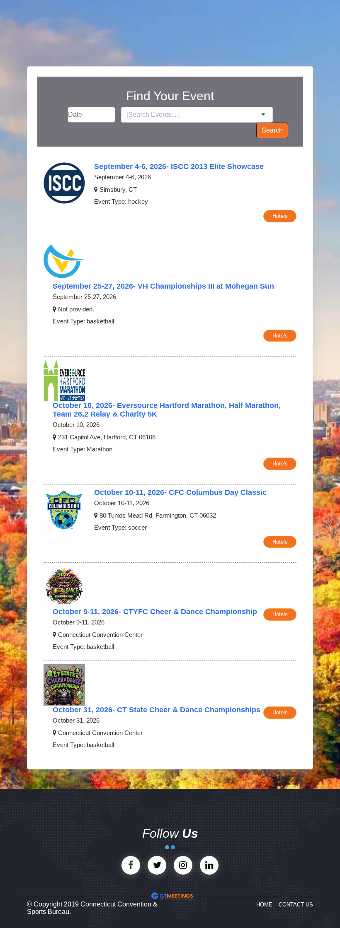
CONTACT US (296, 904)
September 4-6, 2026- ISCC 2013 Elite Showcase (179, 166)
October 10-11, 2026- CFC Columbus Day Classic (180, 492)
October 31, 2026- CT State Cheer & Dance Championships (156, 710)
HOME (264, 904)
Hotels (280, 216)
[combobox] (192, 115)
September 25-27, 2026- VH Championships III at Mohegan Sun (163, 286)
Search (272, 130)
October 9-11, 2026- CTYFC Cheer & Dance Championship (155, 611)
